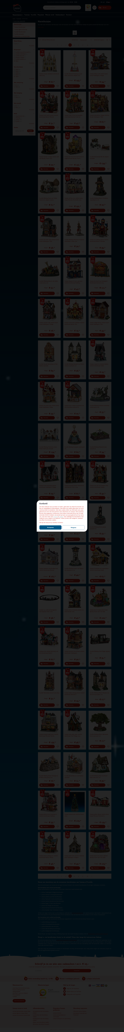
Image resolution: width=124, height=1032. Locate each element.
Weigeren (73, 527)
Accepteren (50, 527)
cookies (61, 516)
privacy (55, 516)
